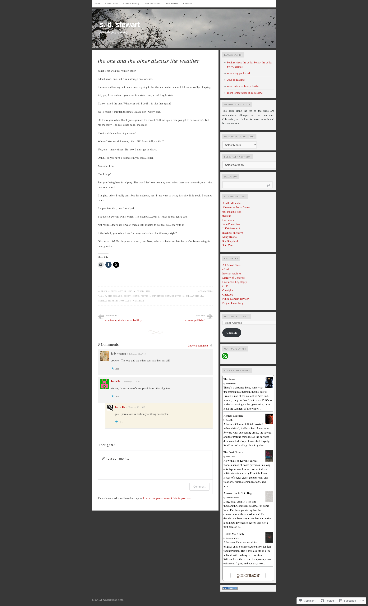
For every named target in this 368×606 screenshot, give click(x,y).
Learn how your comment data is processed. (168, 498)
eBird (225, 269)
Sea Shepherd (230, 241)
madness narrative (232, 232)
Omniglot (227, 290)
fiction (145, 296)
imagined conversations (168, 296)
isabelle (115, 381)
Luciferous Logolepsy (234, 282)
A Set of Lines (111, 3)
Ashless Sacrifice (233, 415)
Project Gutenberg (232, 303)
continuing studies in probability (123, 320)
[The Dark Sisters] (269, 461)
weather (138, 300)
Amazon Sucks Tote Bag (237, 493)
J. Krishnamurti (231, 228)
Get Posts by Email (236, 316)
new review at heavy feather (243, 86)
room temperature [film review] (245, 92)
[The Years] (269, 387)
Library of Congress (233, 277)
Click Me (232, 332)
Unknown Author (232, 497)
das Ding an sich (231, 211)
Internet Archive (231, 273)
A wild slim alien (232, 203)
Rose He (229, 420)
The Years (229, 379)
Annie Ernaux (231, 383)
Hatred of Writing (131, 3)
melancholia (195, 296)
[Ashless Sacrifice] (269, 423)
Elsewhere (187, 3)
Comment (199, 486)
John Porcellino (231, 224)
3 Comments (205, 291)
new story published (238, 73)
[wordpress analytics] (230, 588)
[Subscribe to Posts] (225, 358)
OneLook (227, 294)
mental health (108, 300)
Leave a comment (198, 345)
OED (225, 286)
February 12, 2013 (132, 381)
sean (104, 291)
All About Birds (231, 265)
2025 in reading (236, 79)
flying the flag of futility (114, 32)
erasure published (195, 320)
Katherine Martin (232, 538)
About (97, 3)
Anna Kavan (230, 456)
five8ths (226, 216)
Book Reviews (171, 3)
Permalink (144, 291)
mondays (125, 300)
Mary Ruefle (229, 237)
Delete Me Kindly (233, 534)
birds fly (120, 407)
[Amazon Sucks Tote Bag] (269, 501)
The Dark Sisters (233, 452)
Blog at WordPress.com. (108, 600)
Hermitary (228, 220)
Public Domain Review (235, 299)
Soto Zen (227, 245)
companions (131, 296)
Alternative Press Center (236, 207)
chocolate (115, 296)
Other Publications (152, 3)
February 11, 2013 (137, 353)
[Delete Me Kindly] (269, 542)
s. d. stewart (120, 24)
